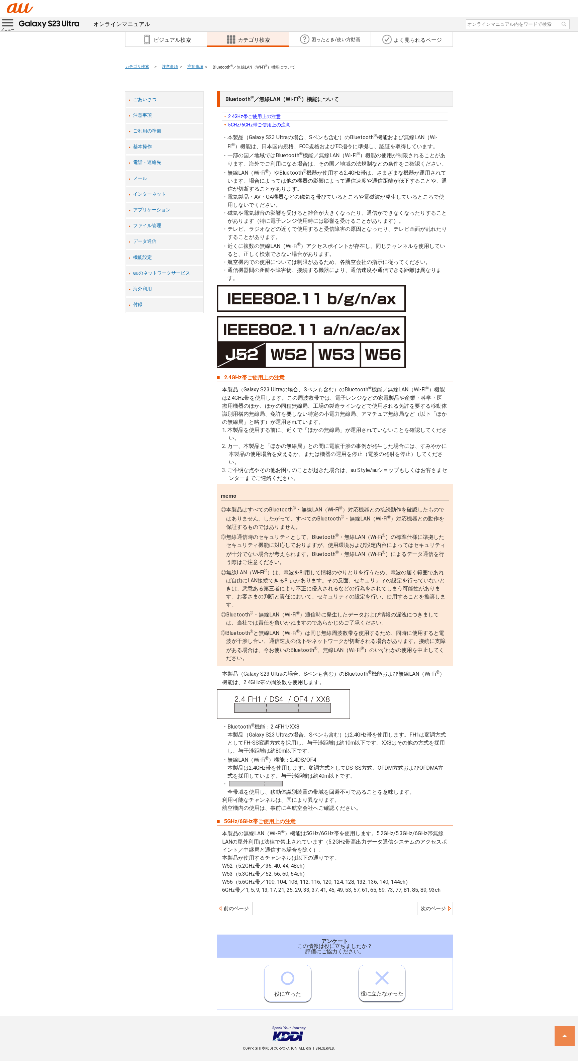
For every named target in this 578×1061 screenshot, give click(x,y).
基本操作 (142, 147)
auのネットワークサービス (161, 273)
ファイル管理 (147, 225)
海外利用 (142, 289)
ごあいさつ (145, 99)
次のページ (433, 908)
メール (140, 178)
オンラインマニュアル (121, 24)
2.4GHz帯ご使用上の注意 (254, 116)
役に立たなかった (382, 993)
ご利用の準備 (147, 131)
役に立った (287, 994)
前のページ (236, 908)
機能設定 (142, 257)
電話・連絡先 (147, 162)
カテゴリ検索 (137, 66)
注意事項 (170, 66)
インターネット (149, 194)
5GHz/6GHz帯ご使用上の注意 (259, 124)
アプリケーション (152, 210)
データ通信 (145, 241)
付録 (137, 304)
